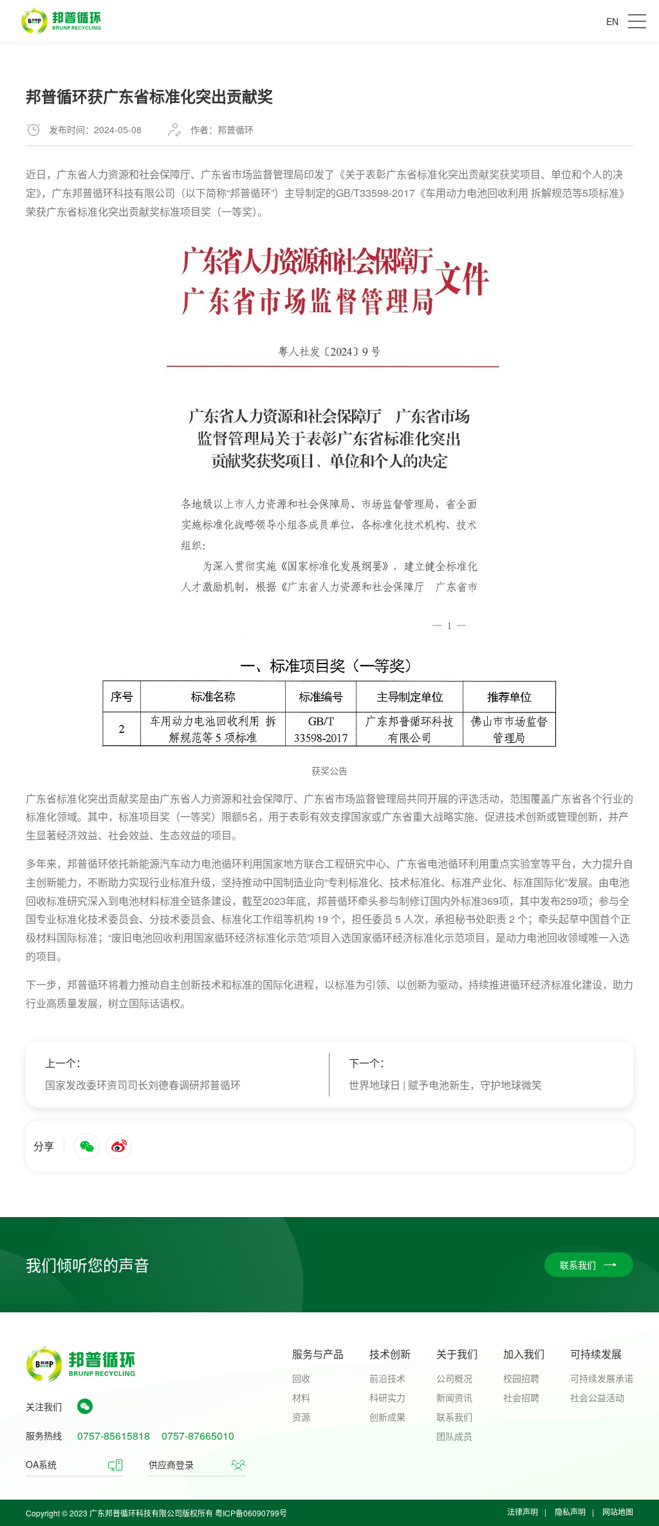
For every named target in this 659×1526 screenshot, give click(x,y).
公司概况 (454, 1378)
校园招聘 (521, 1378)
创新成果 (387, 1416)
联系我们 (454, 1416)
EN (612, 21)
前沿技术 (387, 1378)
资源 (301, 1416)
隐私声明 (570, 1511)
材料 (301, 1397)
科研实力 (387, 1397)
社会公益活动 (597, 1397)
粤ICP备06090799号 (251, 1512)
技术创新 (390, 1353)
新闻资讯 (454, 1397)
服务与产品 (318, 1353)
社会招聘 (521, 1397)
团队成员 (454, 1435)
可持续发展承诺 (601, 1378)
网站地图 (617, 1511)
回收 (301, 1378)
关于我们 (457, 1353)
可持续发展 (596, 1353)
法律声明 (522, 1511)
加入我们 (523, 1353)
